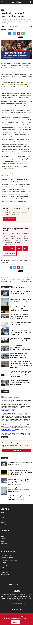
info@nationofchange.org (19, 603)
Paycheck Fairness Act (17, 260)
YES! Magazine (4, 572)
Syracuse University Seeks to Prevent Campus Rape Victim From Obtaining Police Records (20, 332)
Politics (2, 10)
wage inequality (26, 260)
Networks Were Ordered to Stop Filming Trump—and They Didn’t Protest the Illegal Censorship (20, 308)
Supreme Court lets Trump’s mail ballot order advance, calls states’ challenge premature (20, 382)
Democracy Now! (5, 565)
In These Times (5, 574)
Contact (3, 546)
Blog (2, 520)
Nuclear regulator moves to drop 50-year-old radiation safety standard (19, 488)
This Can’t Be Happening (7, 557)
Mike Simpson (21, 86)
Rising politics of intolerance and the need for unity (24, 280)
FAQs (2, 541)
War (2, 328)
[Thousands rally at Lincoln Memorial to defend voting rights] (5, 293)
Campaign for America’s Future (9, 560)
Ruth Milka (11, 491)
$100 (25, 248)
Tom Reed (11, 86)
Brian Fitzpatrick (20, 84)
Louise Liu (10, 476)
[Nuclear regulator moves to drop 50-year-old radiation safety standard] (5, 303)
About (2, 534)
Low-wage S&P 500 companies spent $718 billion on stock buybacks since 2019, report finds (20, 347)
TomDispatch (4, 562)
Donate (3, 536)
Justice (2, 334)
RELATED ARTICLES (7, 287)
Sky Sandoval (11, 466)
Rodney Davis (27, 82)
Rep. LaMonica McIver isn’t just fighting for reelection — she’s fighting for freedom (19, 316)
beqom (9, 168)
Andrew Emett (11, 499)
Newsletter (3, 515)
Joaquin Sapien (12, 484)
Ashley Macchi (5, 26)
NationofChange (10, 29)
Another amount (10, 253)
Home (2, 512)
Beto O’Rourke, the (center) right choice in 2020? (8, 280)
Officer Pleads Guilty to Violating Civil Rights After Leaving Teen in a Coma (19, 497)
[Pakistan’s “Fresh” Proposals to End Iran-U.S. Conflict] (5, 325)
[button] (31, 2)
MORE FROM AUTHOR (19, 287)
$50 (19, 248)
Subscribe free (9, 218)
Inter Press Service (5, 570)
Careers (3, 538)
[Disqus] (16, 415)
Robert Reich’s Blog (6, 555)
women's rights (5, 262)
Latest (2, 517)
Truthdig (3, 567)
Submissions (4, 543)
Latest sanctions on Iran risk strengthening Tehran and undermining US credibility (18, 355)
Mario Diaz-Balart (7, 84)
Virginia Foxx (12, 199)
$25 (12, 248)
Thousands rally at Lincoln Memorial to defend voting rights (20, 463)
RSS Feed (3, 524)
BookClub (3, 522)
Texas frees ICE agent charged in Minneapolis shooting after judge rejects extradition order (20, 340)
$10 (6, 248)
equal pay (8, 260)
